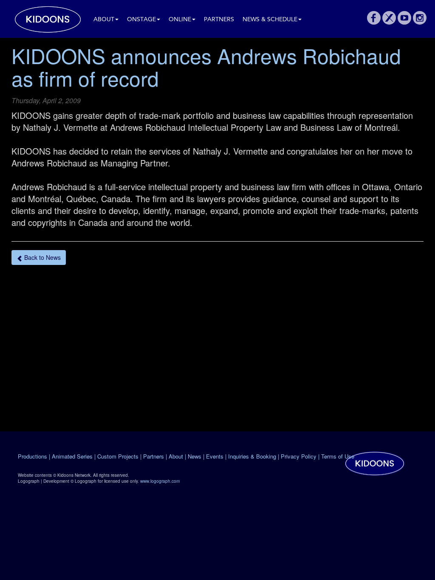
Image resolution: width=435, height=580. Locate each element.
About (103, 20)
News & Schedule (270, 20)
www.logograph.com (160, 481)
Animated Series (72, 456)
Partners (219, 20)
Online (180, 20)
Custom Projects (117, 456)
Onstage (141, 20)
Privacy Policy (298, 456)
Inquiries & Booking (252, 456)
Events (214, 456)
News (194, 456)
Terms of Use (337, 456)
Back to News (42, 257)
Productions (32, 456)
